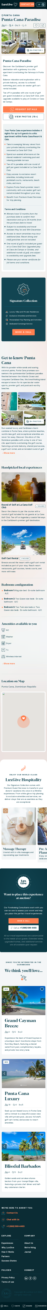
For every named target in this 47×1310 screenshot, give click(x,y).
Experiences (7, 1243)
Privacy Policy (8, 1277)
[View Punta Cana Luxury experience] (23, 1087)
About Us (28, 1243)
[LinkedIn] (26, 1279)
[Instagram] (34, 1279)
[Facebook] (30, 1279)
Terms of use (8, 1282)
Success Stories (9, 1261)
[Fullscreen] (5, 51)
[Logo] (10, 4)
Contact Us (12, 1213)
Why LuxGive (8, 1247)
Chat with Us (13, 1219)
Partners (5, 1256)
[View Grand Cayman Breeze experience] (23, 1014)
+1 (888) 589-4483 (16, 1226)
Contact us (27, 4)
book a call (23, 921)
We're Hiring (30, 1247)
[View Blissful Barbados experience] (23, 1160)
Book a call (23, 332)
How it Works (8, 1252)
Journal (27, 1252)
